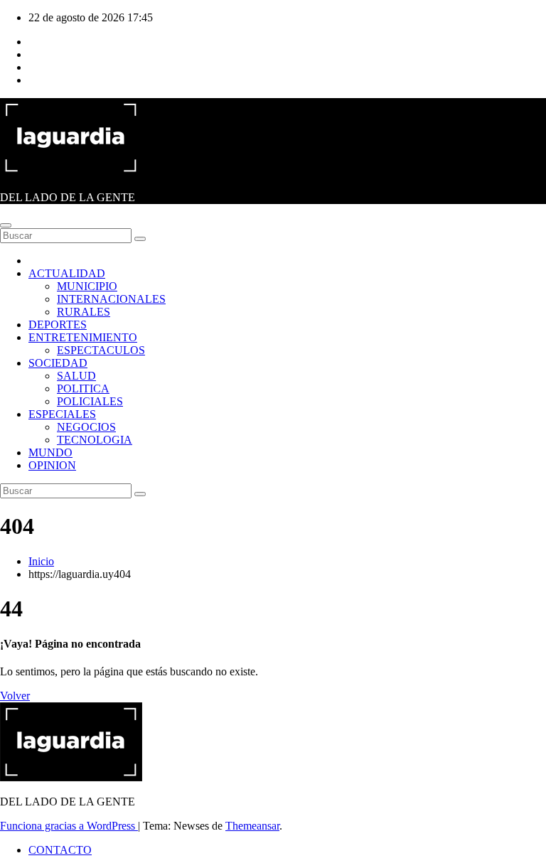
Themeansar (252, 826)
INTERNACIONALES (111, 299)
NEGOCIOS (86, 427)
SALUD (76, 376)
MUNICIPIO (87, 286)
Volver (15, 696)
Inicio (41, 561)
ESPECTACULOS (101, 350)
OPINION (52, 465)
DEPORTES (57, 324)
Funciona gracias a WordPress (69, 826)
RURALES (83, 312)
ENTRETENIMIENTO (82, 337)
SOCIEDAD (57, 363)
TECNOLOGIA (94, 440)
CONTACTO (60, 850)
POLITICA (83, 388)
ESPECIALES (62, 414)
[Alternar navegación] (5, 225)
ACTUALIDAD (66, 273)
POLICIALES (90, 401)
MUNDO (50, 452)
